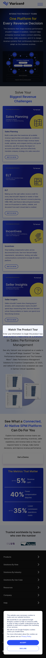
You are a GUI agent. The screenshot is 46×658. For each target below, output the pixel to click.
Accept (23, 642)
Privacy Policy (26, 636)
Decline (23, 648)
